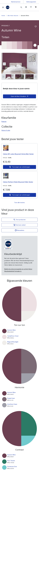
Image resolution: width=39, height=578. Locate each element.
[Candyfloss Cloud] (9, 45)
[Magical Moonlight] (4, 45)
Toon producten (21, 219)
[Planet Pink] (19, 45)
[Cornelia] (29, 45)
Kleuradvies (20, 230)
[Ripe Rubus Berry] (24, 45)
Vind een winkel (20, 225)
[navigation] (4, 63)
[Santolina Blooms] (14, 45)
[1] (10, 76)
